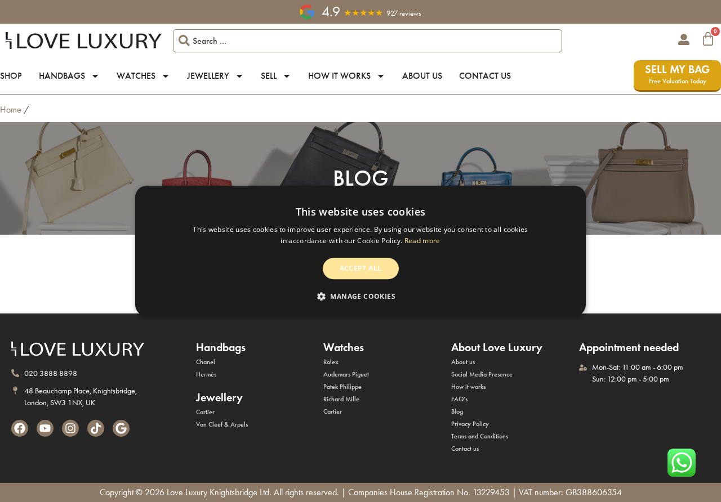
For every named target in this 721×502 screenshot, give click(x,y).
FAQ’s (459, 399)
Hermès (206, 374)
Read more (422, 241)
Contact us (485, 75)
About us (422, 75)
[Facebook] (19, 428)
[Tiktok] (95, 428)
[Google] (121, 428)
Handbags (62, 75)
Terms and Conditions (479, 436)
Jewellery (208, 75)
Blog (457, 411)
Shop (11, 75)
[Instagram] (70, 428)
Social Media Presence (482, 374)
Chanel (205, 362)
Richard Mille (341, 399)
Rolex (331, 362)
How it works (339, 75)
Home (10, 109)
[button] (360, 296)
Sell (269, 75)
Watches (136, 75)
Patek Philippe (342, 387)
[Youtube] (45, 428)
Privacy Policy (470, 424)
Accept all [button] (361, 268)
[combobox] (368, 40)
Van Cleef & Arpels (222, 424)
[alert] (360, 251)
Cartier (205, 412)
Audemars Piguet (346, 374)
